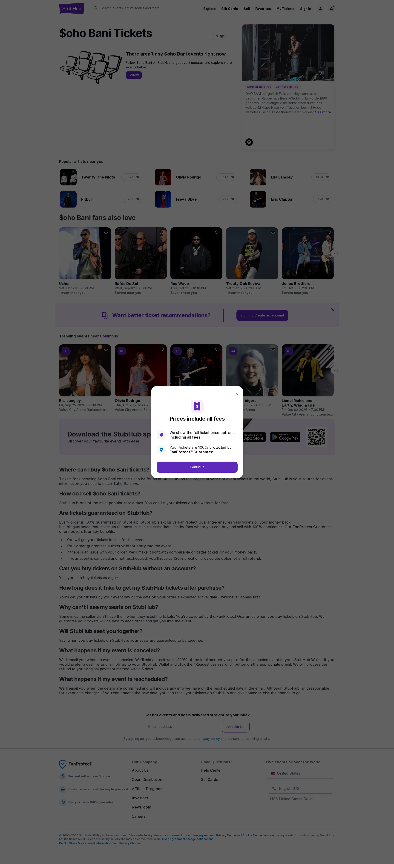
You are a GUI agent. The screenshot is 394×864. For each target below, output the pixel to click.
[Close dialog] (237, 394)
